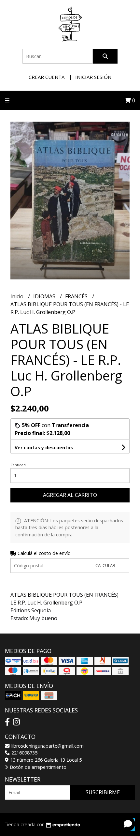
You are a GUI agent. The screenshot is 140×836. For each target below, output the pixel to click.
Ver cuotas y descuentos (44, 447)
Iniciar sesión (93, 77)
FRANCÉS (77, 296)
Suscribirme (103, 792)
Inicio (17, 296)
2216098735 (23, 753)
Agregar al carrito (70, 495)
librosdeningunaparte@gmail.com (47, 746)
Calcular (105, 565)
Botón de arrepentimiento (37, 767)
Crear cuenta (46, 77)
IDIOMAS (45, 296)
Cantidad (18, 464)
